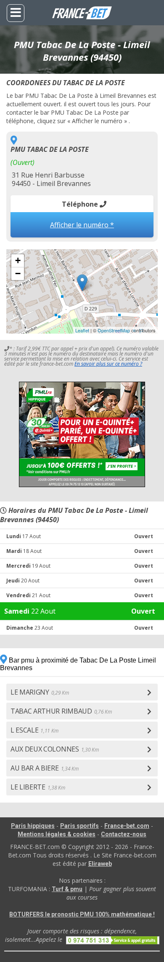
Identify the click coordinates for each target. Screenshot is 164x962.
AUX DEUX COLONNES (54, 749)
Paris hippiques (33, 825)
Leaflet (82, 330)
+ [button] (18, 260)
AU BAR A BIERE (44, 768)
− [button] (18, 273)
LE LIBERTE (38, 787)
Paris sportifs (79, 825)
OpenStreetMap (114, 330)
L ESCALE (34, 730)
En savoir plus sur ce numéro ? (108, 363)
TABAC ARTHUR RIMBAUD (61, 711)
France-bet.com (126, 825)
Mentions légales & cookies (56, 834)
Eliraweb (100, 863)
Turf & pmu (67, 889)
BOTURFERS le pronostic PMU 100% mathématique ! (82, 914)
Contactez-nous (123, 834)
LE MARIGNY (40, 692)
